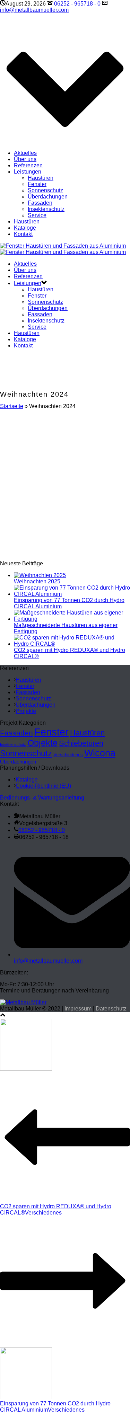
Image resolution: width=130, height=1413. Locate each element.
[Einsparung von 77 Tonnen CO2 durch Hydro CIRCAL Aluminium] (72, 594)
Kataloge (25, 228)
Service (37, 215)
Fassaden (40, 203)
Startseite (11, 406)
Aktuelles (25, 153)
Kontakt (23, 234)
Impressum (78, 1009)
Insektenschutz (46, 209)
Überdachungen (48, 197)
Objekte (42, 743)
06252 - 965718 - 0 (77, 4)
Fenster (37, 184)
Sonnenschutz (45, 190)
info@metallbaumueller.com (34, 10)
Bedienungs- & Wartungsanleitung (42, 798)
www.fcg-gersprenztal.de (66, 485)
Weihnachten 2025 (37, 581)
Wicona (99, 753)
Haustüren (40, 178)
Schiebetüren (81, 743)
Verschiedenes (68, 754)
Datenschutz (111, 1009)
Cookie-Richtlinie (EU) (43, 786)
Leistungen (27, 172)
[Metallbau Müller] (63, 249)
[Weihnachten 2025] (40, 575)
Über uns (25, 159)
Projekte (26, 711)
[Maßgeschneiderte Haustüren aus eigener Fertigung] (72, 619)
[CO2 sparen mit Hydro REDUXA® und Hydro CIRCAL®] (72, 644)
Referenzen (28, 165)
